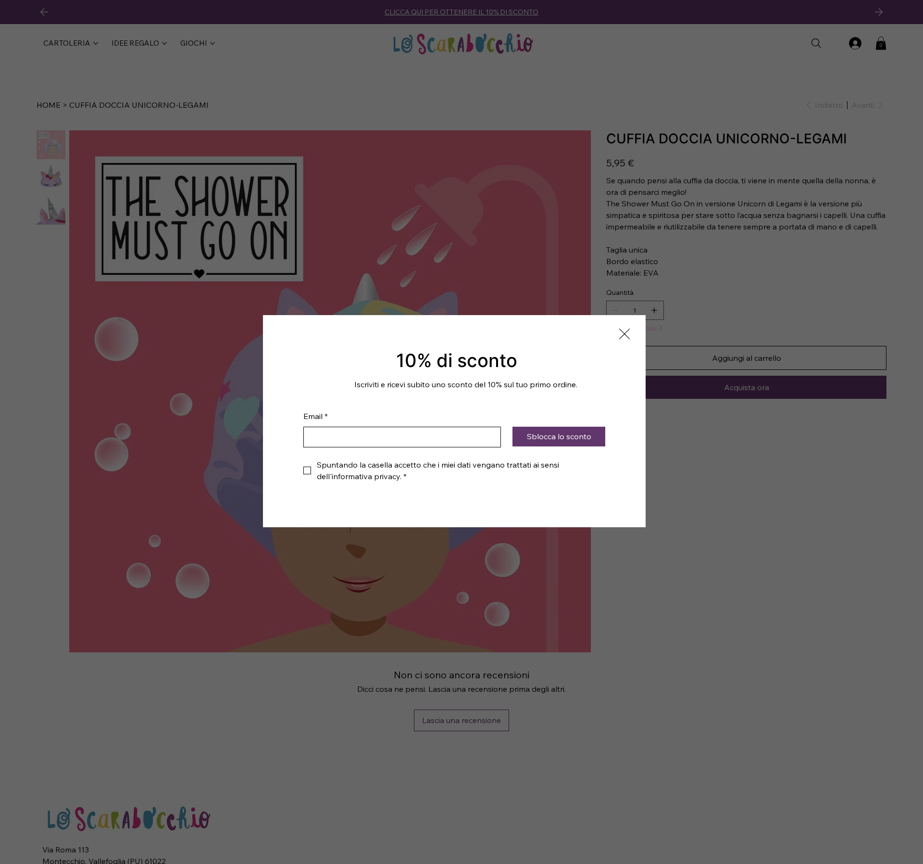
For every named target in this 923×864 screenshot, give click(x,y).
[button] (624, 334)
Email (315, 416)
